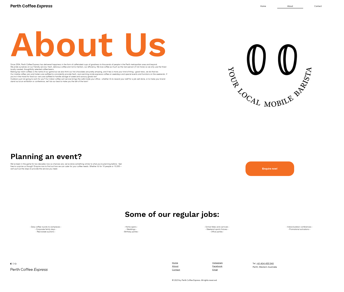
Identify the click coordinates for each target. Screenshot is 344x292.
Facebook (217, 266)
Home (175, 262)
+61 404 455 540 (265, 263)
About (175, 266)
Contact (176, 269)
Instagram (217, 262)
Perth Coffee (31, 6)
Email (215, 269)
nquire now (40, 166)
